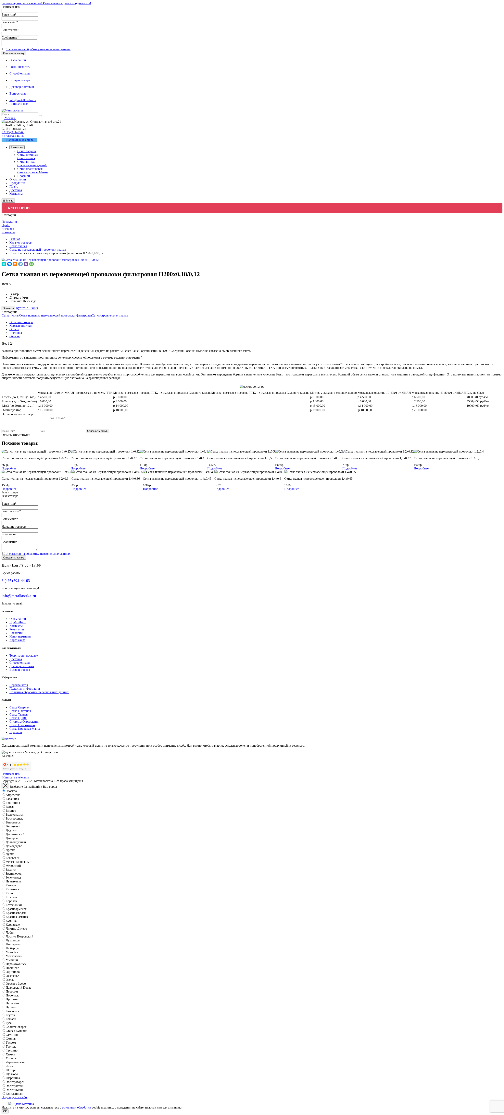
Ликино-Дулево (16, 928)
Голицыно (12, 826)
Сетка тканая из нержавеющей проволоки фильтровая (55, 315)
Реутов (10, 1015)
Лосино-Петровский (19, 936)
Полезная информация (24, 688)
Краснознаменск (17, 916)
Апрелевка (13, 795)
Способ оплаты (19, 662)
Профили (15, 732)
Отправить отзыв (97, 431)
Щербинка (13, 1078)
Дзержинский (15, 834)
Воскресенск (14, 818)
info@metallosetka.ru (22, 100)
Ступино (12, 1034)
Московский (14, 956)
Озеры (10, 979)
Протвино (12, 999)
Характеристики (20, 325)
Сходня (11, 1038)
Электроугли (14, 1089)
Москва (11, 791)
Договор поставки (21, 666)
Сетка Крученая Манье (24, 728)
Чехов (10, 1066)
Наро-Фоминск (16, 964)
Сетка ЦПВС (18, 718)
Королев (11, 901)
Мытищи (12, 960)
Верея (10, 806)
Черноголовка (15, 1062)
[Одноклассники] (15, 264)
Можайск (12, 952)
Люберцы (12, 948)
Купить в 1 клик (27, 308)
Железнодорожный (18, 861)
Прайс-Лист (17, 622)
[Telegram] (20, 264)
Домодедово (14, 846)
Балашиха (12, 798)
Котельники (14, 905)
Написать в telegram (15, 777)
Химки (10, 1054)
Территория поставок (23, 655)
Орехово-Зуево (16, 983)
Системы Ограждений (24, 721)
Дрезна (10, 850)
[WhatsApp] (31, 264)
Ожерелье (12, 975)
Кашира (11, 885)
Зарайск (11, 869)
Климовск (12, 889)
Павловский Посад (18, 987)
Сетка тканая (10, 315)
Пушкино (12, 1003)
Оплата (14, 329)
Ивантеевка (13, 881)
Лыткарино (13, 944)
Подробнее (9, 468)
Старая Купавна (16, 1030)
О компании (17, 618)
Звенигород (13, 873)
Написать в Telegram (19, 139)
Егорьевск (12, 857)
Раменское (13, 1011)
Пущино (11, 1007)
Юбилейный (14, 1093)
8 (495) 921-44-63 (13, 132)
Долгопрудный (16, 842)
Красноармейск (16, 909)
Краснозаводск (16, 912)
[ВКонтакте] (9, 264)
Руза (9, 1023)
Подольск (12, 995)
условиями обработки (76, 1107)
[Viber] (26, 264)
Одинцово (13, 971)
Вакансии (16, 633)
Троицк (11, 1046)
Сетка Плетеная (20, 711)
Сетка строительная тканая (110, 315)
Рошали (11, 1019)
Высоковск (13, 822)
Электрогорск (15, 1082)
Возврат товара (19, 669)
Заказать (8, 308)
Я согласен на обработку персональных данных (38, 49)
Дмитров (12, 838)
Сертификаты (18, 685)
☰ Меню (8, 200)
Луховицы (13, 940)
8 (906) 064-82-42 (13, 135)
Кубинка (11, 920)
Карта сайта (17, 640)
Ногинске (12, 968)
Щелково (12, 1074)
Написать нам (18, 103)
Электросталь (15, 1085)
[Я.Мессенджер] (4, 264)
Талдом (11, 1042)
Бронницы (13, 802)
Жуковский (13, 865)
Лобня (10, 932)
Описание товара (21, 322)
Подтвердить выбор (15, 1097)
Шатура (11, 1070)
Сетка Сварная (19, 707)
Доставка (15, 332)
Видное (11, 810)
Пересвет (12, 991)
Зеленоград (13, 877)
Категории (17, 147)
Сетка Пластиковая (22, 725)
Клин (9, 893)
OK (5, 1111)
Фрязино (12, 1050)
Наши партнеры (20, 636)
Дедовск (11, 830)
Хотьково (12, 1058)
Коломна (12, 897)
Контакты (16, 625)
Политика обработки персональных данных (39, 692)
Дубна (10, 854)
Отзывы (14, 336)
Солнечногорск (16, 1027)
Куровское (13, 924)
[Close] (5, 786)
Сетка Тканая (18, 714)
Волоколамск (14, 814)
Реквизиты (16, 629)
